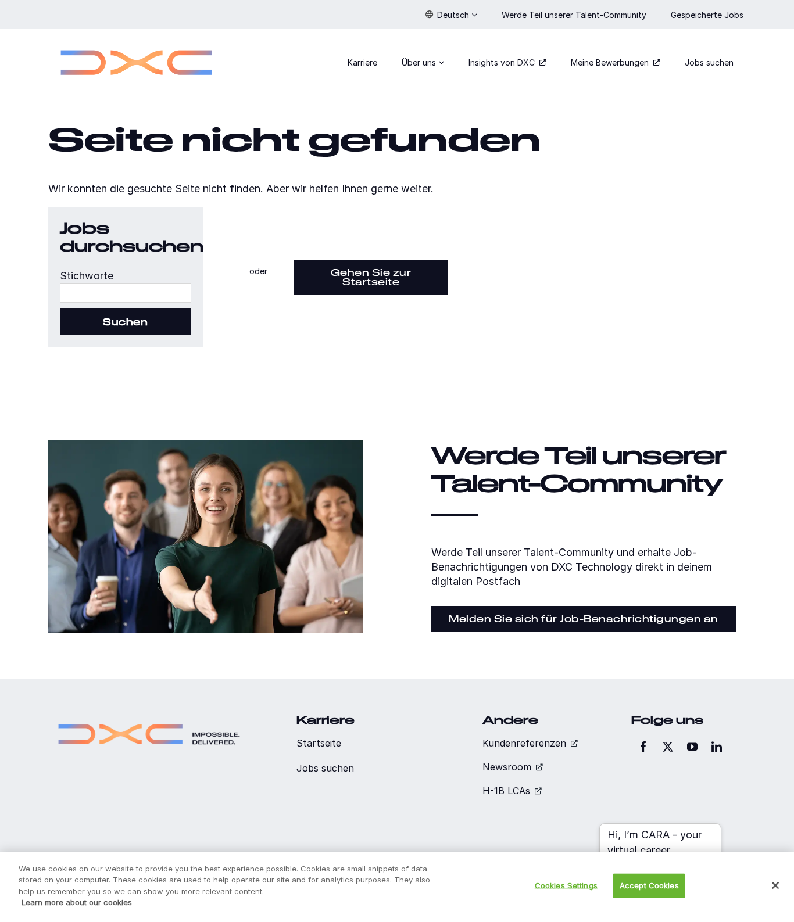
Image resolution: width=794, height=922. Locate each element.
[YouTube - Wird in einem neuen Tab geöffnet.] (692, 747)
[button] (451, 14)
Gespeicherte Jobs (708, 15)
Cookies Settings (566, 885)
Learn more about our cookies (77, 902)
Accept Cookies (649, 885)
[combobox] (125, 293)
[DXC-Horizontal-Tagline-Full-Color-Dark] (149, 719)
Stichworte (86, 276)
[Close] (775, 885)
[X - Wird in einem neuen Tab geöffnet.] (668, 747)
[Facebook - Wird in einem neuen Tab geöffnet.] (643, 747)
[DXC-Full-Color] (136, 43)
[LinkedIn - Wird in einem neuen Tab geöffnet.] (717, 747)
